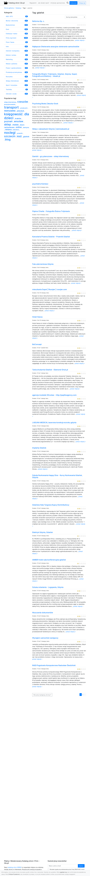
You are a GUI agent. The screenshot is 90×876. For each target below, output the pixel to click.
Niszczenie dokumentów (42, 613)
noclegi (10, 133)
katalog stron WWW (14, 867)
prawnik (20, 133)
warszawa (10, 110)
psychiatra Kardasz (40, 184)
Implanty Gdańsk (39, 448)
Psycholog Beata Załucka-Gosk (45, 104)
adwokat (20, 111)
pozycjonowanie (10, 104)
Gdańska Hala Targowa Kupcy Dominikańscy (50, 505)
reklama (8, 130)
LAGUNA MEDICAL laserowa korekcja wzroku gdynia (54, 422)
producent (24, 108)
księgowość (14, 114)
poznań (8, 121)
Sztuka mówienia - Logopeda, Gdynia (47, 587)
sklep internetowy (10, 102)
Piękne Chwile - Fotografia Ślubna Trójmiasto (51, 211)
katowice (16, 130)
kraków (18, 118)
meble (15, 124)
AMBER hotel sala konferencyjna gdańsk (49, 560)
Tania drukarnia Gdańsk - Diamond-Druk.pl (50, 370)
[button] (67, 2)
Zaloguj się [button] (82, 3)
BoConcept (37, 344)
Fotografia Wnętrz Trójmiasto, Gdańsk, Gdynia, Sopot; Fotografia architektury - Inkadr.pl (54, 75)
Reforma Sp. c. (38, 21)
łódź (19, 136)
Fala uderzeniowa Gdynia (42, 264)
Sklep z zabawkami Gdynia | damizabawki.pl (50, 129)
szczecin (10, 136)
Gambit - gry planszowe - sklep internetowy (50, 156)
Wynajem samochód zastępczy (45, 638)
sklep (8, 124)
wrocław (19, 121)
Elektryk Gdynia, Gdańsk (42, 532)
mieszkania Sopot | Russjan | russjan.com (49, 289)
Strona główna (9, 8)
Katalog (18, 8)
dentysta (26, 127)
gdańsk (26, 137)
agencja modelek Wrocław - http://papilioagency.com (54, 395)
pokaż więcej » (80, 40)
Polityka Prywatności (14, 874)
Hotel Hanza (37, 317)
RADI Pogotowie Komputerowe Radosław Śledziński (54, 665)
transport (12, 107)
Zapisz (81, 866)
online (19, 127)
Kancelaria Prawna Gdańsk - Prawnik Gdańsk (51, 237)
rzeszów (23, 101)
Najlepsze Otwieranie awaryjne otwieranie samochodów (55, 47)
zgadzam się (63, 872)
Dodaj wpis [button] (73, 3)
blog (8, 139)
